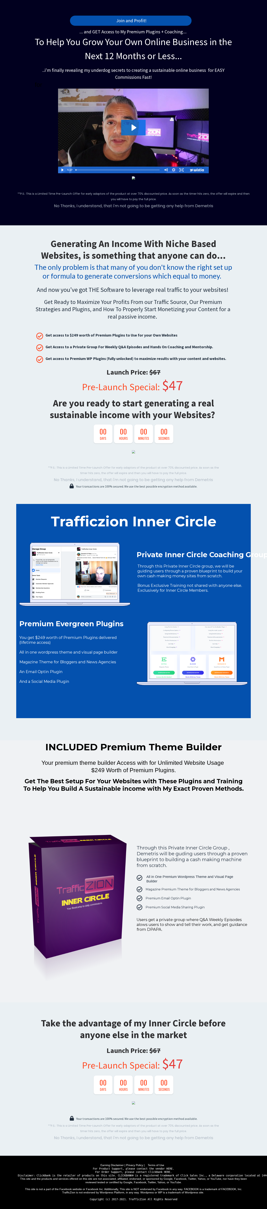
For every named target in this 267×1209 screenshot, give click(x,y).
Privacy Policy (134, 1165)
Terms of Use (156, 1165)
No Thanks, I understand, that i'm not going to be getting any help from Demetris (133, 206)
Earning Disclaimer (112, 1165)
